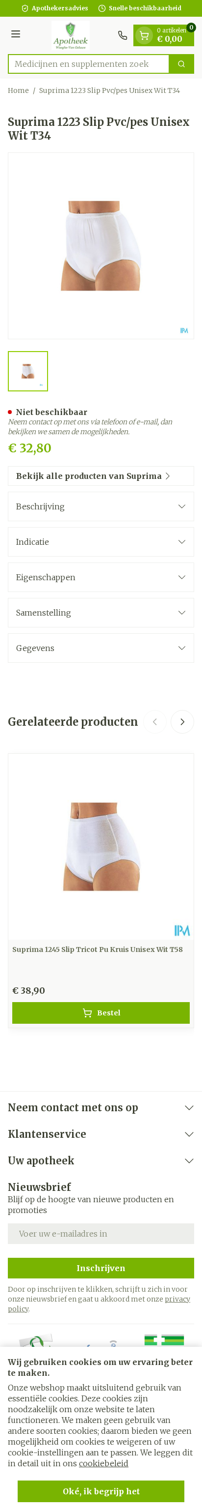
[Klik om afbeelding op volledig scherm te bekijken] (101, 246)
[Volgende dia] (182, 722)
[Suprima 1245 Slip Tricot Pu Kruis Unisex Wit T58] (101, 847)
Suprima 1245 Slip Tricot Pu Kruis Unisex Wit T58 (97, 949)
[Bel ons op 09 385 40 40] (122, 35)
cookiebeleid (103, 1463)
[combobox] (89, 64)
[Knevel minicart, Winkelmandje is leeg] (144, 35)
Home (18, 90)
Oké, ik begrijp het (101, 1491)
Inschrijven (101, 1268)
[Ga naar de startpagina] (70, 35)
